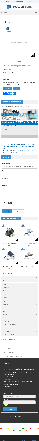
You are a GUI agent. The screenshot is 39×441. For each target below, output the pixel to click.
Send (7, 211)
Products (24, 18)
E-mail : (5, 178)
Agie (30, 18)
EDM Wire (6, 331)
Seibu (4, 318)
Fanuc (5, 294)
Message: (5, 185)
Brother (5, 284)
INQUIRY (7, 88)
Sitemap (19, 416)
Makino (5, 307)
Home (16, 18)
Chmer (5, 291)
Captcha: (4, 202)
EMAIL (17, 88)
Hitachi (5, 297)
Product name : (7, 163)
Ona (4, 311)
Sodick (5, 314)
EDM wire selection (8, 352)
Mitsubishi (6, 304)
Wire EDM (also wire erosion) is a (12, 356)
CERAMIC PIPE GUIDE (9, 324)
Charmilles (6, 287)
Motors (35, 18)
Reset (18, 211)
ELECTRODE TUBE (8, 334)
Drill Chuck (6, 328)
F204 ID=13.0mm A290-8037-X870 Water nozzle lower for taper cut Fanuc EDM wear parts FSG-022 (18, 146)
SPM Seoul (6, 321)
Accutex (5, 281)
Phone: (4, 171)
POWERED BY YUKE (11, 416)
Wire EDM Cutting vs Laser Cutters (13, 345)
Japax (4, 301)
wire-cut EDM (6, 349)
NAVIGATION (5, 12)
